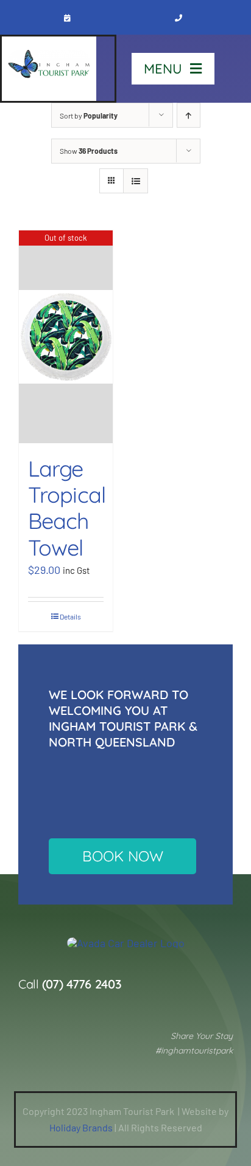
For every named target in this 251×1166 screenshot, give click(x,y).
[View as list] (135, 181)
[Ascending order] (188, 115)
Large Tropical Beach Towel (66, 508)
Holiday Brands (81, 1127)
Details (70, 616)
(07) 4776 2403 (82, 984)
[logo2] (126, 943)
